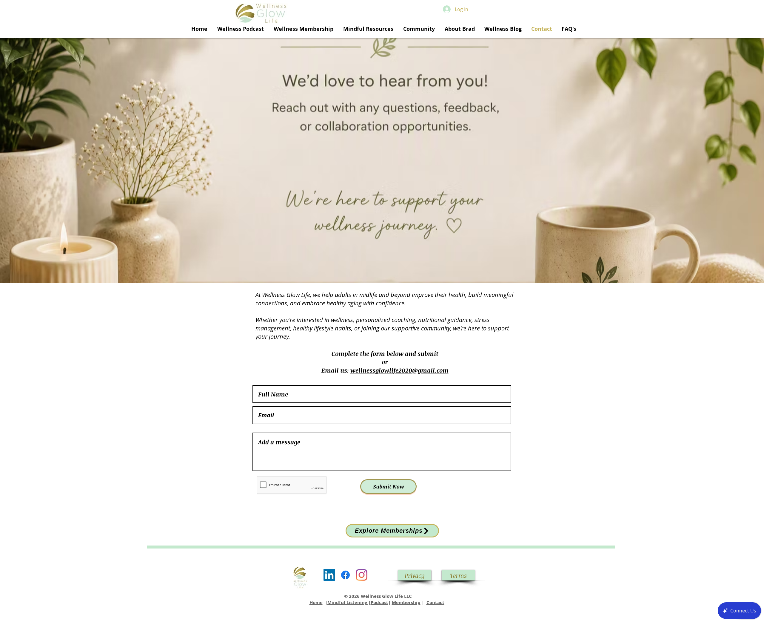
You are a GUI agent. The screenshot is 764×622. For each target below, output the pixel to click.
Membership (406, 602)
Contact (435, 602)
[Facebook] (345, 575)
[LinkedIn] (329, 575)
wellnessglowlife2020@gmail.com (399, 370)
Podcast (379, 602)
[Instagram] (361, 575)
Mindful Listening (347, 602)
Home (316, 602)
